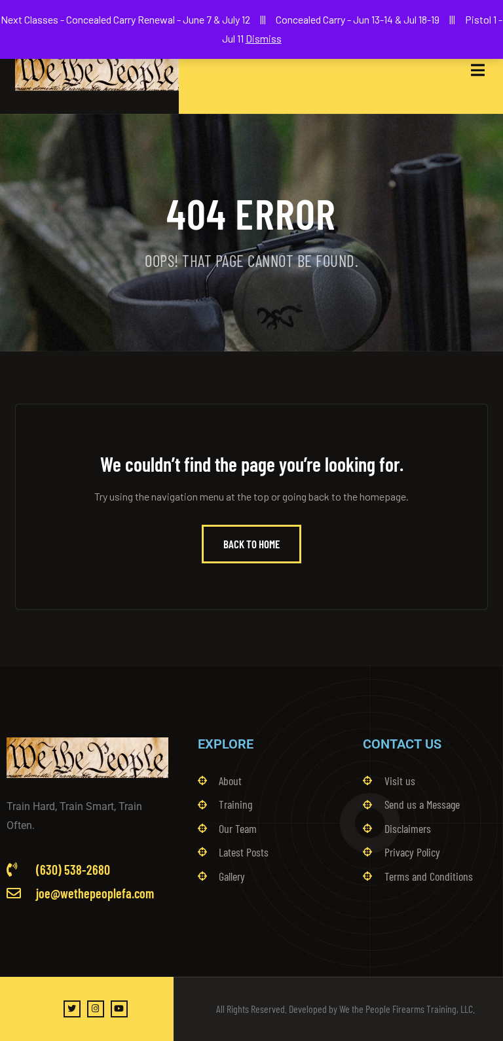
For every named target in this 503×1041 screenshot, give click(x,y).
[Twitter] (72, 1008)
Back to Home (251, 543)
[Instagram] (95, 1008)
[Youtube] (119, 1008)
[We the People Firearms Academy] (97, 70)
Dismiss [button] (264, 38)
